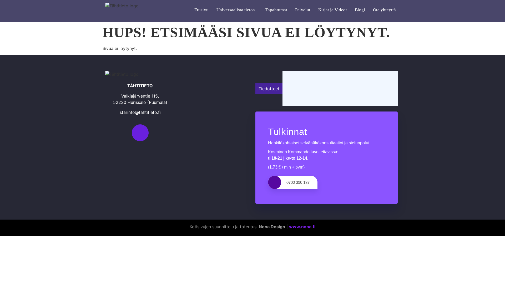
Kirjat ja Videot (332, 9)
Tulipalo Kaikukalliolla (307, 76)
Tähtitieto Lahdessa (305, 88)
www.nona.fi (302, 226)
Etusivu (201, 9)
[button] (237, 10)
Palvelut (302, 9)
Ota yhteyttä (384, 9)
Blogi (360, 9)
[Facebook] (140, 132)
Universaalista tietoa (235, 9)
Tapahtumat (276, 9)
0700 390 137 (298, 182)
